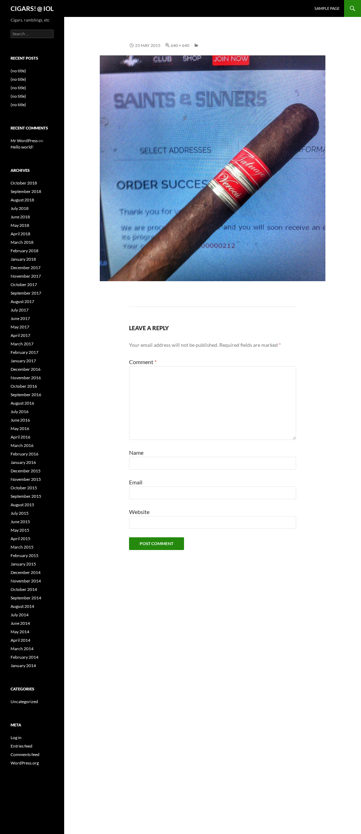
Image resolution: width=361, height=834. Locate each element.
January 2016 (23, 462)
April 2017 (20, 335)
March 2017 (22, 343)
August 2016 (22, 403)
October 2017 (24, 284)
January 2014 (23, 665)
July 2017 (20, 310)
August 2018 (22, 200)
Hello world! (22, 147)
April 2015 (20, 538)
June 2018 (20, 216)
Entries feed (21, 746)
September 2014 (26, 597)
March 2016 (22, 445)
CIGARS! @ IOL (32, 8)
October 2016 (24, 386)
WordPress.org (25, 763)
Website (139, 511)
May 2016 (20, 428)
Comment (143, 361)
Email (135, 482)
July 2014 (20, 614)
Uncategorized (24, 701)
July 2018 (20, 208)
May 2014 (20, 631)
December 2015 (26, 470)
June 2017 (20, 318)
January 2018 (23, 259)
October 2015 (24, 487)
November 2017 (26, 276)
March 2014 (22, 648)
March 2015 (22, 547)
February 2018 (24, 250)
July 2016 (20, 411)
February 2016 (24, 454)
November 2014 (26, 581)
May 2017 (20, 327)
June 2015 (20, 521)
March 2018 (22, 242)
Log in (16, 737)
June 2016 (20, 420)
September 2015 (26, 496)
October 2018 (24, 183)
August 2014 (22, 606)
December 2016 (26, 369)
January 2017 (23, 360)
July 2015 (20, 513)
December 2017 (26, 267)
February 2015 (24, 555)
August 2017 (22, 301)
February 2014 (24, 657)
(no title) (18, 70)
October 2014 (24, 589)
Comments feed (25, 754)
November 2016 (26, 377)
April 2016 (20, 437)
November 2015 (26, 479)
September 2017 (26, 293)
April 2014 (20, 640)
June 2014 (20, 623)
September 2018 (26, 191)
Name (136, 452)
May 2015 (20, 530)
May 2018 (20, 225)
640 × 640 (180, 45)
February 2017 (24, 352)
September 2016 (26, 394)
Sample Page (326, 8)
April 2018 (20, 233)
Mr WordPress (24, 140)
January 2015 (23, 564)
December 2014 (26, 572)
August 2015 (22, 504)
